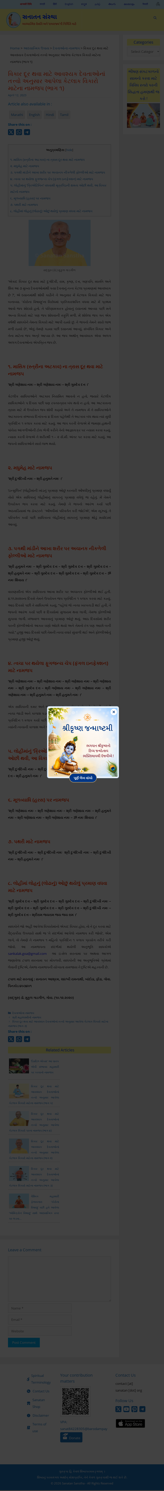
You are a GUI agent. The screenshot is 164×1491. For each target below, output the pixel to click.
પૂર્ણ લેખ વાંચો (83, 777)
